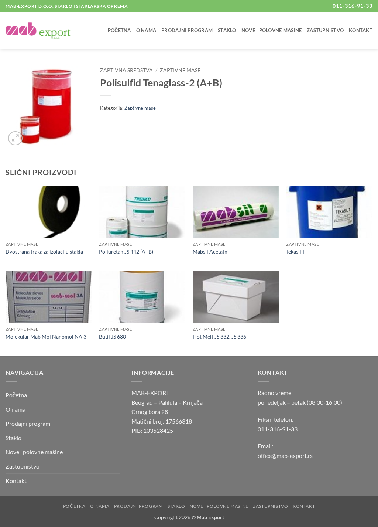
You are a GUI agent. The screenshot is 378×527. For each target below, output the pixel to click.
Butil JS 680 (112, 336)
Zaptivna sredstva (126, 70)
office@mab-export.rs (285, 455)
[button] (15, 138)
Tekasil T (295, 251)
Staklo (227, 30)
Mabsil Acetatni (211, 251)
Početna (119, 30)
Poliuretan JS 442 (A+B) (126, 251)
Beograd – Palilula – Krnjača (167, 402)
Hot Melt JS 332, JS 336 (219, 336)
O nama (146, 30)
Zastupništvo (325, 30)
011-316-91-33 (278, 428)
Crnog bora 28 (149, 411)
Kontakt (360, 30)
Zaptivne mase (180, 70)
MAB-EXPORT (150, 392)
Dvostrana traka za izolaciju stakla (44, 251)
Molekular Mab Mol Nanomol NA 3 (46, 336)
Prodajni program (187, 30)
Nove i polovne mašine (271, 30)
